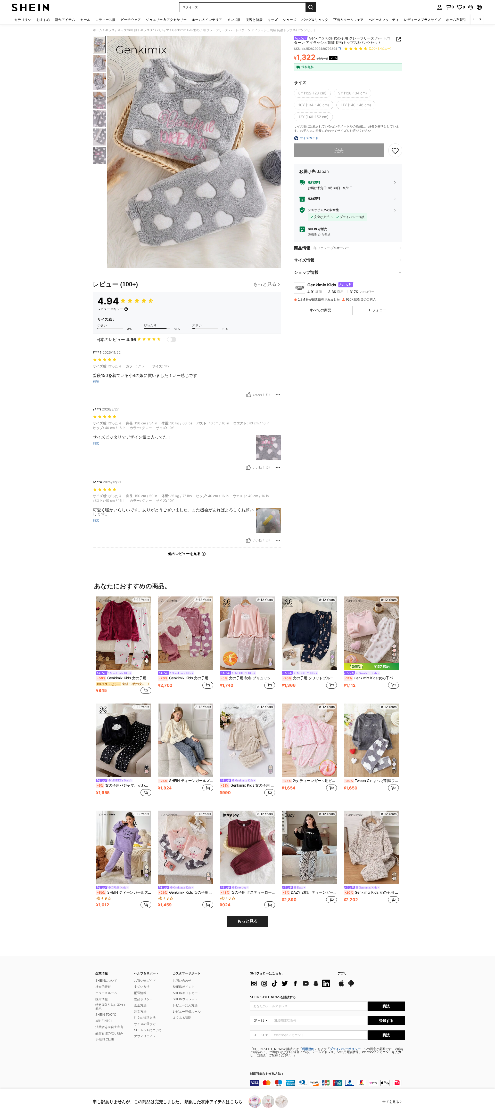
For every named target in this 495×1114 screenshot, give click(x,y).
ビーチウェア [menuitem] (131, 20)
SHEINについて (106, 980)
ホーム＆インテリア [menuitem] (207, 20)
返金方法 (140, 1005)
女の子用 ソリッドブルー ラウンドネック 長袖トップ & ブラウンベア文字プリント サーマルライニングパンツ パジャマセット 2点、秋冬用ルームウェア (310, 678)
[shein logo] (30, 7)
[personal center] (439, 7)
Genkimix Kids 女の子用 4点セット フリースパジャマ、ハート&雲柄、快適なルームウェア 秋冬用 (186, 678)
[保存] (395, 151)
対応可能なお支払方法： (267, 1074)
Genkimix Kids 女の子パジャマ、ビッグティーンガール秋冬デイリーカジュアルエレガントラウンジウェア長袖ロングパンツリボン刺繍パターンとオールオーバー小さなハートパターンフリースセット (372, 678)
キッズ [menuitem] (273, 20)
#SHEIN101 (103, 1021)
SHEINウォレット (185, 999)
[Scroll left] (474, 19)
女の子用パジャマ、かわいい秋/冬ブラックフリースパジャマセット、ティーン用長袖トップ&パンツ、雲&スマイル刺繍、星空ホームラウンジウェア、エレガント (124, 785)
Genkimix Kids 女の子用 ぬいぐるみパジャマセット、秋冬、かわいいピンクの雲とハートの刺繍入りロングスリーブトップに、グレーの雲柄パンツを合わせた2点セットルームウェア (186, 892)
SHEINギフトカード (187, 993)
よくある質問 (182, 1018)
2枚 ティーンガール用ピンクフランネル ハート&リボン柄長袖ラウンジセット (310, 781)
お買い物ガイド (145, 980)
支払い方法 (142, 987)
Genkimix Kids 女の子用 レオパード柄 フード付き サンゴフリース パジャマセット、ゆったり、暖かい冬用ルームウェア (372, 892)
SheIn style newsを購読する (273, 997)
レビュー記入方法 (185, 1005)
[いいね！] (249, 395)
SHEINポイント (184, 987)
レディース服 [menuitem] (105, 20)
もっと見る (247, 921)
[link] (449, 7)
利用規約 (308, 1049)
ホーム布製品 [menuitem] (456, 20)
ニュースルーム (106, 993)
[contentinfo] (327, 1083)
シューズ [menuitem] (289, 20)
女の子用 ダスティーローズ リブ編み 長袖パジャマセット (248, 892)
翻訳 (96, 382)
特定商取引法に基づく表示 (110, 1006)
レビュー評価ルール (187, 1011)
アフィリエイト (145, 1036)
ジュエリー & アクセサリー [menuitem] (166, 20)
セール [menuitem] (85, 20)
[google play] (351, 986)
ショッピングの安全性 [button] (323, 210)
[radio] (312, 93)
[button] (470, 7)
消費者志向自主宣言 (109, 1027)
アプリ (342, 973)
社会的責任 (103, 987)
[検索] (311, 7)
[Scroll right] (480, 19)
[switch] (171, 339)
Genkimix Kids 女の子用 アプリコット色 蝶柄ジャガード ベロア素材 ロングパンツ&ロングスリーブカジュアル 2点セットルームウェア (248, 785)
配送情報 (140, 993)
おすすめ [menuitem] (43, 20)
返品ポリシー (143, 999)
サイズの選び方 (145, 1024)
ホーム (97, 30)
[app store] (341, 986)
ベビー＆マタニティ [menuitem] (384, 20)
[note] (371, 666)
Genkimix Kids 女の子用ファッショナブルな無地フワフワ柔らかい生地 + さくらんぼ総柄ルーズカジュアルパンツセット (124, 678)
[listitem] (123, 646)
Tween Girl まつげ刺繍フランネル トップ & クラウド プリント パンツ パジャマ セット (372, 781)
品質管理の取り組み (109, 1033)
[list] (291, 983)
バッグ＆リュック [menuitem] (314, 20)
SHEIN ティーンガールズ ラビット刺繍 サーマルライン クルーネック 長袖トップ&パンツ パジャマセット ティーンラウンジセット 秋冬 (186, 781)
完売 (339, 150)
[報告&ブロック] (278, 395)
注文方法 (140, 1011)
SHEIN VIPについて (148, 1030)
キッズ (109, 30)
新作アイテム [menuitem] (65, 20)
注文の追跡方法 (145, 1018)
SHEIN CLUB (104, 1039)
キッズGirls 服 (127, 30)
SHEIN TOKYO (105, 1014)
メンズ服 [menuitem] (234, 20)
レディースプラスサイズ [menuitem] (422, 20)
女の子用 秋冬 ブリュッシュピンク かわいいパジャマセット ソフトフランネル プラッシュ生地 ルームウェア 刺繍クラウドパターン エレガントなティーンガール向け (248, 678)
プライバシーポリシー (345, 1049)
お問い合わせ (182, 980)
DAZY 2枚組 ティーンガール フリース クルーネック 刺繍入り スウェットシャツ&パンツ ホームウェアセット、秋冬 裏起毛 (310, 892)
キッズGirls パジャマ (154, 30)
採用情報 (101, 999)
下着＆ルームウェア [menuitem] (348, 20)
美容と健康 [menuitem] (254, 20)
